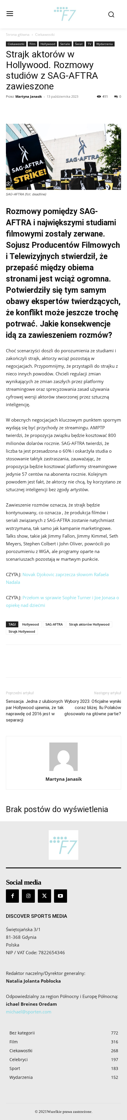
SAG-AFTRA (54, 624)
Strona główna (18, 34)
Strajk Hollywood (22, 631)
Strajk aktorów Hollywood (89, 624)
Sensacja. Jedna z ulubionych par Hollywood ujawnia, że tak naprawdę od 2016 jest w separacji (35, 711)
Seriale (65, 44)
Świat (79, 44)
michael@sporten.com (28, 1012)
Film (32, 44)
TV (89, 44)
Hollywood (47, 44)
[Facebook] (12, 110)
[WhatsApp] (52, 110)
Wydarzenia (104, 44)
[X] (25, 110)
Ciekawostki (45, 34)
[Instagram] (28, 895)
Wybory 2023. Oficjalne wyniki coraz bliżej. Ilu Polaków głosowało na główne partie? (92, 707)
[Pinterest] (39, 110)
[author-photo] (63, 771)
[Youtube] (60, 895)
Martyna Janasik (28, 96)
